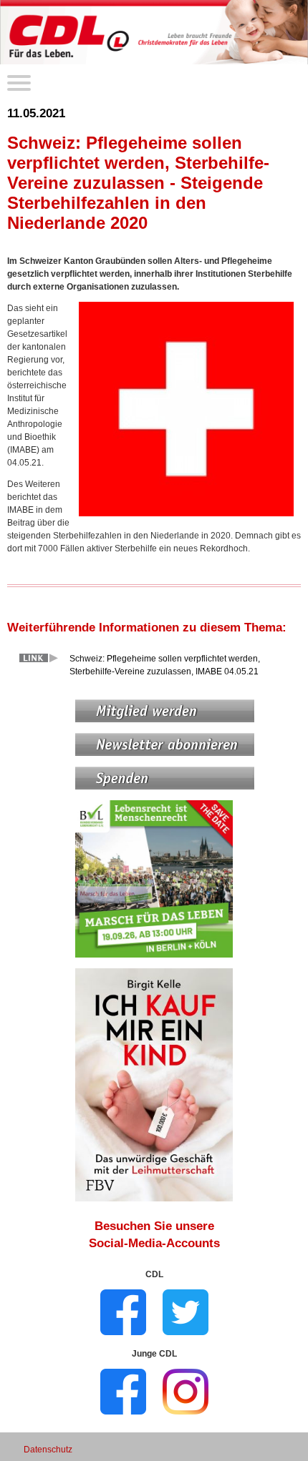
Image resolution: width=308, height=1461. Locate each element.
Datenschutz (48, 1450)
